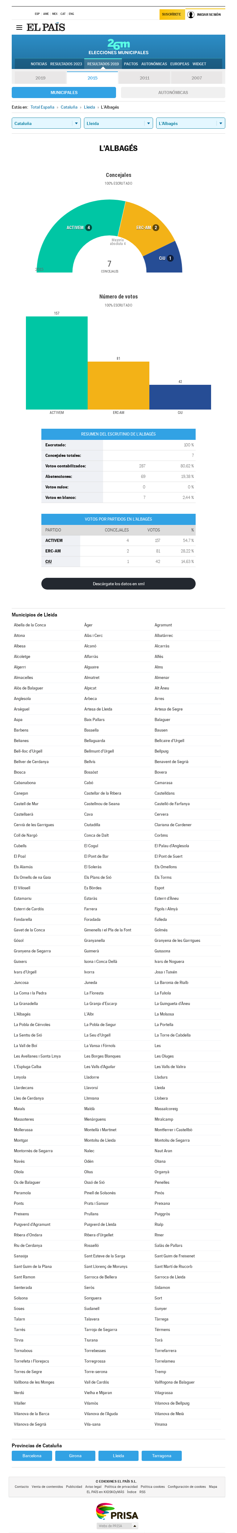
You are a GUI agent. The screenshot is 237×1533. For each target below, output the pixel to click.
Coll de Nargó (25, 835)
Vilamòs (91, 1403)
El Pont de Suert (168, 856)
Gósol (18, 940)
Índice (131, 1492)
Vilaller (20, 1403)
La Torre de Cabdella (173, 1035)
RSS (142, 1492)
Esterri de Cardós (29, 909)
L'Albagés (22, 1014)
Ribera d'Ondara (28, 1235)
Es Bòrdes (93, 888)
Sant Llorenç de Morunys (105, 1266)
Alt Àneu (162, 688)
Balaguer (162, 719)
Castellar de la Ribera (102, 793)
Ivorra (89, 972)
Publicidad (74, 1487)
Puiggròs (162, 1214)
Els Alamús (23, 867)
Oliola (19, 1172)
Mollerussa (23, 1129)
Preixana (162, 1203)
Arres (159, 698)
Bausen (161, 730)
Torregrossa (95, 1361)
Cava (88, 814)
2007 (197, 77)
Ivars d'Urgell (25, 972)
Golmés (161, 930)
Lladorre (91, 1077)
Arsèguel (21, 709)
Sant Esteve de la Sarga (104, 1256)
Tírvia (18, 1340)
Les (158, 1045)
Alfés (159, 656)
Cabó (88, 782)
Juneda (90, 982)
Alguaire (91, 667)
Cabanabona (25, 782)
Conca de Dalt (96, 835)
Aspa (18, 719)
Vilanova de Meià (169, 1413)
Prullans (91, 1214)
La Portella (164, 1024)
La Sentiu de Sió (28, 1035)
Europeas (179, 64)
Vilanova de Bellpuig (172, 1403)
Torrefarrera (166, 1350)
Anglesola (22, 698)
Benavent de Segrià (172, 761)
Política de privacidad (121, 1487)
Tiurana (91, 1340)
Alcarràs (162, 646)
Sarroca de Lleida (170, 1277)
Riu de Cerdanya (28, 1245)
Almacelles (23, 677)
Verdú (19, 1392)
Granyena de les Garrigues (177, 940)
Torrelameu (165, 1361)
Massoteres (24, 1119)
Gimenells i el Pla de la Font (107, 930)
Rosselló (91, 1245)
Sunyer (161, 1308)
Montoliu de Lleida (100, 1140)
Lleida (160, 1087)
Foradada (92, 919)
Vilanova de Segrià (30, 1424)
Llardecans (23, 1087)
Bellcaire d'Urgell (169, 740)
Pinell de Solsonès (100, 1193)
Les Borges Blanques (102, 1056)
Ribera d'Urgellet (98, 1235)
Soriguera (93, 1298)
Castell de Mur (26, 803)
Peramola (22, 1193)
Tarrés (19, 1329)
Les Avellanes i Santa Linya (37, 1056)
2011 (144, 77)
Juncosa (21, 982)
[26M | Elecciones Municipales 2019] (118, 46)
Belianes (21, 740)
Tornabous (23, 1350)
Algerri (20, 667)
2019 (40, 77)
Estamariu (22, 898)
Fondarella (23, 919)
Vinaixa (161, 1424)
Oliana (160, 1161)
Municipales (64, 92)
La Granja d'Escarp (100, 1003)
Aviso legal (93, 1487)
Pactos (131, 64)
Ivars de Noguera (169, 961)
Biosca (20, 772)
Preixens (21, 1214)
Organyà (162, 1172)
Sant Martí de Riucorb (173, 1266)
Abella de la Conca (30, 625)
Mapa (213, 1487)
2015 (93, 77)
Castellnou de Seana (102, 803)
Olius (88, 1172)
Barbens (21, 730)
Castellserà (23, 814)
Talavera (91, 1319)
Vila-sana (92, 1424)
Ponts (19, 1203)
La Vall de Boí (25, 1045)
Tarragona (161, 1455)
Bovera (161, 772)
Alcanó (90, 646)
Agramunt (163, 625)
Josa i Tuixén (166, 972)
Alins (159, 667)
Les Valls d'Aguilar (99, 1066)
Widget (199, 64)
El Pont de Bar (96, 856)
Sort (158, 1298)
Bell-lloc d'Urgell (28, 751)
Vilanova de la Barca (31, 1413)
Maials (19, 1108)
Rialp (159, 1224)
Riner (159, 1235)
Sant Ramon (24, 1277)
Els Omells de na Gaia (32, 877)
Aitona (19, 635)
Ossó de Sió (94, 1182)
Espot (159, 888)
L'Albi (89, 1014)
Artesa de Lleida (98, 709)
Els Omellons (166, 867)
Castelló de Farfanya (172, 803)
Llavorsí (91, 1087)
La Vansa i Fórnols (99, 1045)
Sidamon (162, 1287)
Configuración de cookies (187, 1487)
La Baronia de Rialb (171, 982)
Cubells (20, 846)
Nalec (89, 1151)
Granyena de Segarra (32, 951)
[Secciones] (19, 27)
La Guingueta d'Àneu (172, 1003)
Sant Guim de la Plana (33, 1266)
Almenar (162, 677)
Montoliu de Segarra (172, 1140)
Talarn (19, 1319)
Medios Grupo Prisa (117, 1526)
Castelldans (165, 793)
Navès (19, 1161)
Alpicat (90, 688)
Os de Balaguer (27, 1182)
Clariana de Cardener (173, 824)
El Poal (20, 856)
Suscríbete (171, 14)
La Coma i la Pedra (30, 993)
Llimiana (91, 1098)
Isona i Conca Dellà (100, 961)
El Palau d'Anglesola (172, 846)
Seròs (89, 1287)
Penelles (162, 1182)
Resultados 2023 (66, 64)
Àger (88, 625)
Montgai (21, 1140)
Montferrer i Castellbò (173, 1129)
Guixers (20, 961)
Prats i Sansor (96, 1203)
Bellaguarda (94, 740)
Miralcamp (164, 1119)
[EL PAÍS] (47, 27)
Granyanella (94, 940)
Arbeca (90, 698)
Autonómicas (173, 92)
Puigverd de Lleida (100, 1224)
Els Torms (163, 877)
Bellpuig (161, 751)
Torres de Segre (28, 1371)
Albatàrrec (164, 635)
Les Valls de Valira (170, 1066)
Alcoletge (22, 656)
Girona (75, 1455)
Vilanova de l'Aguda (101, 1413)
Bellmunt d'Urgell (99, 751)
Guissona (162, 951)
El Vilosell (22, 888)
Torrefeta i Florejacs (31, 1361)
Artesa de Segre (169, 709)
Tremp (160, 1371)
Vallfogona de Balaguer (175, 1382)
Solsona (21, 1298)
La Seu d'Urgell (97, 1035)
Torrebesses (95, 1350)
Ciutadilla (92, 824)
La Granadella (26, 1003)
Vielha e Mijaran (98, 1392)
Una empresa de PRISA (117, 1511)
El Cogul (91, 846)
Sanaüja (21, 1256)
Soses (19, 1308)
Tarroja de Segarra (100, 1329)
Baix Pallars (94, 719)
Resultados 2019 (103, 64)
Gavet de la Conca (29, 930)
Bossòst (91, 772)
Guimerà (91, 951)
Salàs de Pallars (168, 1245)
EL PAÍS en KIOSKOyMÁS (105, 1492)
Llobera (161, 1098)
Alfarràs (91, 656)
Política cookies (153, 1487)
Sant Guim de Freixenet (175, 1256)
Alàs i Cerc (93, 635)
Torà (159, 1340)
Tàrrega (161, 1319)
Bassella (91, 730)
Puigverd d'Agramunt (32, 1224)
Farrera (90, 909)
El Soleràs (93, 867)
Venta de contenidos (47, 1487)
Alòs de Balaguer (28, 688)
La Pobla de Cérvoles (32, 1024)
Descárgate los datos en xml (118, 583)
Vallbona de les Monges (34, 1382)
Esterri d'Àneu (167, 898)
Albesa (20, 646)
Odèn (89, 1161)
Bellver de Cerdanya (31, 761)
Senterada (23, 1287)
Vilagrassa (164, 1392)
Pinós (159, 1193)
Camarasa (164, 782)
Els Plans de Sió (97, 877)
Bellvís (89, 761)
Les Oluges (164, 1056)
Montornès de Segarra (33, 1151)
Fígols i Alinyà (166, 909)
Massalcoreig (166, 1108)
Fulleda (161, 919)
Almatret (91, 677)
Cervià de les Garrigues (34, 824)
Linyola (20, 1077)
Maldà (89, 1108)
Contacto (22, 1487)
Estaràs (90, 898)
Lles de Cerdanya (29, 1098)
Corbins (161, 835)
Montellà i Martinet (100, 1129)
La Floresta (94, 993)
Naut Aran (163, 1151)
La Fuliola (163, 993)
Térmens (162, 1329)
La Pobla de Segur (100, 1024)
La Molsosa (164, 1014)
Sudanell (91, 1308)
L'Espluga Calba (27, 1066)
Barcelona (32, 1455)
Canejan (21, 793)
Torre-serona (95, 1371)
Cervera (161, 814)
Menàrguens (95, 1119)
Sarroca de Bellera (100, 1277)
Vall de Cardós (96, 1382)
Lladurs (161, 1077)
